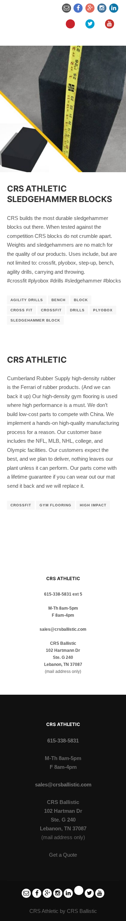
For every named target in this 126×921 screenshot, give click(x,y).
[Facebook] (78, 8)
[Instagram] (101, 8)
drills (77, 310)
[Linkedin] (113, 8)
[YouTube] (109, 23)
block (81, 300)
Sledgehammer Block (35, 320)
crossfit (51, 310)
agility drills (26, 300)
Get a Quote (63, 855)
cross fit (21, 310)
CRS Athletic (37, 360)
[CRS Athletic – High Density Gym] (22, 16)
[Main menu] (47, 23)
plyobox (103, 310)
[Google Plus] (89, 8)
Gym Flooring (55, 505)
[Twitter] (89, 23)
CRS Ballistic (82, 911)
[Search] (47, 8)
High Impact (93, 505)
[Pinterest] (70, 23)
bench (58, 300)
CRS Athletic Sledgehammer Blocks (59, 194)
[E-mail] (66, 8)
